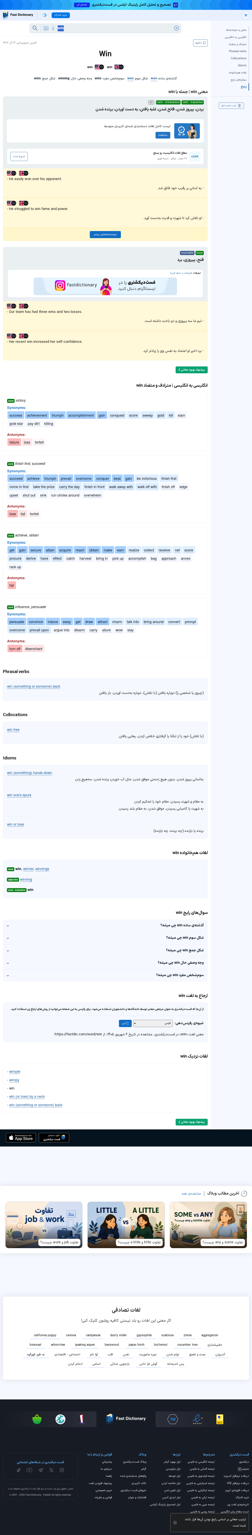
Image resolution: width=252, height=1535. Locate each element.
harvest (85, 558)
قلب (110, 1354)
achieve (33, 478)
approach (168, 558)
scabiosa (167, 1335)
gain (102, 415)
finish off (168, 486)
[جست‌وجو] (35, 28)
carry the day (69, 486)
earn (120, 549)
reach (80, 549)
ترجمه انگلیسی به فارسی (201, 1462)
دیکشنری (244, 1462)
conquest (117, 415)
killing (48, 423)
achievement (37, 415)
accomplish (137, 558)
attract (102, 621)
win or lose (15, 824)
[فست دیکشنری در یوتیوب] (29, 1470)
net (177, 549)
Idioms (242, 65)
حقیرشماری (215, 1345)
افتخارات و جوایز (137, 1498)
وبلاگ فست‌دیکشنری (134, 1462)
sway (67, 621)
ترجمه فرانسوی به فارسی (201, 1476)
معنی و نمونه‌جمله (236, 30)
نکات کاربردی (139, 1483)
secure (36, 549)
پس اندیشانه (175, 1364)
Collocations (238, 58)
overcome (84, 478)
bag (154, 558)
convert (174, 621)
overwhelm (92, 494)
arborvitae (58, 1345)
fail (23, 513)
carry (93, 629)
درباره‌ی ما (106, 1469)
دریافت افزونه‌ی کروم (237, 1490)
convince (36, 621)
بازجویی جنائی (120, 1364)
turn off (14, 648)
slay (130, 629)
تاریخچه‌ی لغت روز (238, 1505)
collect (149, 549)
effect (57, 558)
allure (106, 629)
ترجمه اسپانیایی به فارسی (200, 1483)
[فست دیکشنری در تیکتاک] (18, 1470)
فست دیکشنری (28, 1489)
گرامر (143, 1469)
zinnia (187, 1335)
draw (89, 621)
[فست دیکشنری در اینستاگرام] (62, 1470)
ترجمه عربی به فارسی (203, 1505)
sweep (148, 415)
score (133, 415)
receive (164, 549)
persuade (16, 621)
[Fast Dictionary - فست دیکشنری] (18, 15)
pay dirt (34, 423)
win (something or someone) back (33, 686)
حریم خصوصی (103, 1490)
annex (186, 558)
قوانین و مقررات (103, 1498)
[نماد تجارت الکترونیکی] (197, 1419)
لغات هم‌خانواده (237, 72)
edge (183, 486)
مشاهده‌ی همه (191, 1194)
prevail (66, 478)
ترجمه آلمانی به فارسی (202, 1469)
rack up (15, 566)
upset (13, 494)
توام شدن (172, 1354)
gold (161, 415)
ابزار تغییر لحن (172, 1490)
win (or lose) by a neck (27, 1096)
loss (27, 442)
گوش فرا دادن (148, 1364)
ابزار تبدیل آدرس (171, 1498)
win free (13, 729)
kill (171, 415)
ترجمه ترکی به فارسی (203, 1498)
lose (12, 513)
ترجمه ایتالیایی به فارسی (201, 1490)
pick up (118, 558)
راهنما (109, 1476)
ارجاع (243, 87)
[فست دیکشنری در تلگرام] (41, 1470)
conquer (102, 478)
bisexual (35, 1345)
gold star (16, 423)
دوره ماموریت (148, 1354)
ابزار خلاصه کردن (171, 1483)
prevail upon (39, 629)
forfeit (39, 442)
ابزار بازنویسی (173, 1469)
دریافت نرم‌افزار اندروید (236, 1476)
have (44, 558)
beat (117, 478)
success (15, 415)
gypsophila (144, 1335)
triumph (58, 415)
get (11, 549)
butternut (161, 1345)
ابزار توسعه (175, 1476)
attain (50, 549)
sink (43, 494)
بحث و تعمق (197, 1354)
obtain (94, 549)
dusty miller (118, 1335)
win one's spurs (19, 794)
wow (119, 629)
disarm (79, 629)
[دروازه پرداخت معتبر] (219, 1419)
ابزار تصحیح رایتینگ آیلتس (165, 1505)
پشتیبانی (107, 1462)
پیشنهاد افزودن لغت (100, 1483)
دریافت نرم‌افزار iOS (238, 1483)
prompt (190, 621)
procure (15, 558)
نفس (126, 1354)
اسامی (96, 1364)
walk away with (121, 486)
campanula (93, 1335)
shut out (29, 494)
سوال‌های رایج (238, 80)
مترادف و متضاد (237, 44)
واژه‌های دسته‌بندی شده (133, 1476)
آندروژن (220, 1354)
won (154, 78)
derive (31, 558)
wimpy (14, 1079)
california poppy (45, 1335)
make (108, 549)
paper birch (136, 1345)
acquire (65, 549)
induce (53, 621)
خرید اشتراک (242, 1498)
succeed (16, 478)
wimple (14, 1071)
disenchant (33, 648)
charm (117, 621)
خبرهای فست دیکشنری (133, 1490)
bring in (102, 558)
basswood (112, 1345)
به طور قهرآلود (36, 1354)
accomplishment (81, 415)
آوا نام (94, 1354)
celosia (71, 1335)
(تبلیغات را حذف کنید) (181, 273)
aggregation (209, 1335)
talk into (133, 621)
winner (28, 868)
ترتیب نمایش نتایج (228, 105)
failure (14, 442)
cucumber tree (187, 1345)
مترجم (244, 1469)
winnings (42, 868)
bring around (154, 621)
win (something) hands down (29, 772)
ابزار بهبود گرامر (172, 1462)
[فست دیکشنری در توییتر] (51, 1470)
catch (70, 558)
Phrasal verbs (237, 51)
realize (134, 549)
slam (181, 415)
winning (26, 879)
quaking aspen (85, 1345)
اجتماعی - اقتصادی (67, 1354)
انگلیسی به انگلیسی (235, 37)
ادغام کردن (75, 1364)
